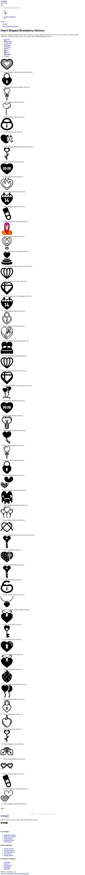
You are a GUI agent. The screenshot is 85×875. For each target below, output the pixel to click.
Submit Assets (8, 855)
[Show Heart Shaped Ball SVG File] (7, 727)
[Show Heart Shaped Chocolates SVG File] (7, 488)
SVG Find (7, 869)
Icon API (6, 864)
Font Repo (7, 867)
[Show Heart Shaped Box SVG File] (7, 622)
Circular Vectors (9, 850)
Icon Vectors (8, 842)
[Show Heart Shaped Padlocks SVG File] (7, 757)
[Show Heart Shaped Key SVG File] (7, 548)
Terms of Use (5, 873)
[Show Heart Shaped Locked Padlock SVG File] (7, 85)
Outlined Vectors (9, 840)
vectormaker (8, 865)
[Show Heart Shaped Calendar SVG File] (7, 204)
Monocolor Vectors (10, 835)
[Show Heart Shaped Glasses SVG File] (7, 772)
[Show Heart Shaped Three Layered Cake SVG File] (7, 264)
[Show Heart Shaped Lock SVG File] (7, 130)
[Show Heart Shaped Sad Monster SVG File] (7, 503)
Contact (26, 873)
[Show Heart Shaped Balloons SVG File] (7, 398)
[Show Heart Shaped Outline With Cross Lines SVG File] (7, 533)
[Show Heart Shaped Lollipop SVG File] (7, 115)
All (7, 39)
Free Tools (7, 862)
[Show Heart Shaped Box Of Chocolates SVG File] (7, 294)
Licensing (21, 873)
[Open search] (5, 13)
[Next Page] (2, 811)
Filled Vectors (8, 838)
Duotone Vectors (9, 852)
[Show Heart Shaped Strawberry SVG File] (7, 682)
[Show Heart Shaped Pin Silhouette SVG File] (7, 219)
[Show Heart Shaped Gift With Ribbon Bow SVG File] (7, 145)
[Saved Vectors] (5, 11)
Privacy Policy (13, 873)
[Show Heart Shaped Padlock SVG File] (7, 234)
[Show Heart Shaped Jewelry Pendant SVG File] (7, 607)
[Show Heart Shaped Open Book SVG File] (7, 279)
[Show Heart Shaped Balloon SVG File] (7, 443)
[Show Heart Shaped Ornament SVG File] (7, 189)
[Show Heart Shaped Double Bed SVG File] (7, 354)
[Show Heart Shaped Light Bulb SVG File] (7, 428)
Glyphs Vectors (9, 848)
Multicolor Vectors (10, 837)
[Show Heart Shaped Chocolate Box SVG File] (7, 339)
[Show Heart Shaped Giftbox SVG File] (7, 563)
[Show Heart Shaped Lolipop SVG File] (7, 100)
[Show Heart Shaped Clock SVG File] (7, 174)
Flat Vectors (8, 853)
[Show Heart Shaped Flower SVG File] (7, 160)
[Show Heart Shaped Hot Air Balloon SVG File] (7, 249)
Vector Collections (10, 17)
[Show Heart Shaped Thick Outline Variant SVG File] (7, 70)
